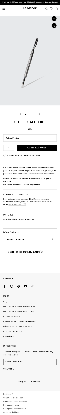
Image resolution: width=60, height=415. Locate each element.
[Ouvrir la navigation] (4, 8)
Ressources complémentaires (19, 322)
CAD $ (20, 382)
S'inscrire (8, 369)
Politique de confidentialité (14, 409)
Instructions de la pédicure (18, 312)
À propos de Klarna (11, 412)
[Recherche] (46, 8)
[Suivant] (39, 114)
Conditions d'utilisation (13, 398)
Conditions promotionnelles (15, 401)
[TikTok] (32, 286)
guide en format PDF (17, 204)
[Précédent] (20, 114)
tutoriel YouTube (42, 202)
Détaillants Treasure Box (17, 327)
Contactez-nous (12, 332)
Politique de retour (11, 405)
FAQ (5, 302)
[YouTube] (25, 286)
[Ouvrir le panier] (56, 8)
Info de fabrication (11, 232)
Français (35, 382)
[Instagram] (11, 286)
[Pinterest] (18, 286)
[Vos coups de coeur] (51, 8)
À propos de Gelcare (15, 239)
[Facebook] (4, 286)
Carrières (8, 337)
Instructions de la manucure (19, 307)
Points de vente (12, 317)
